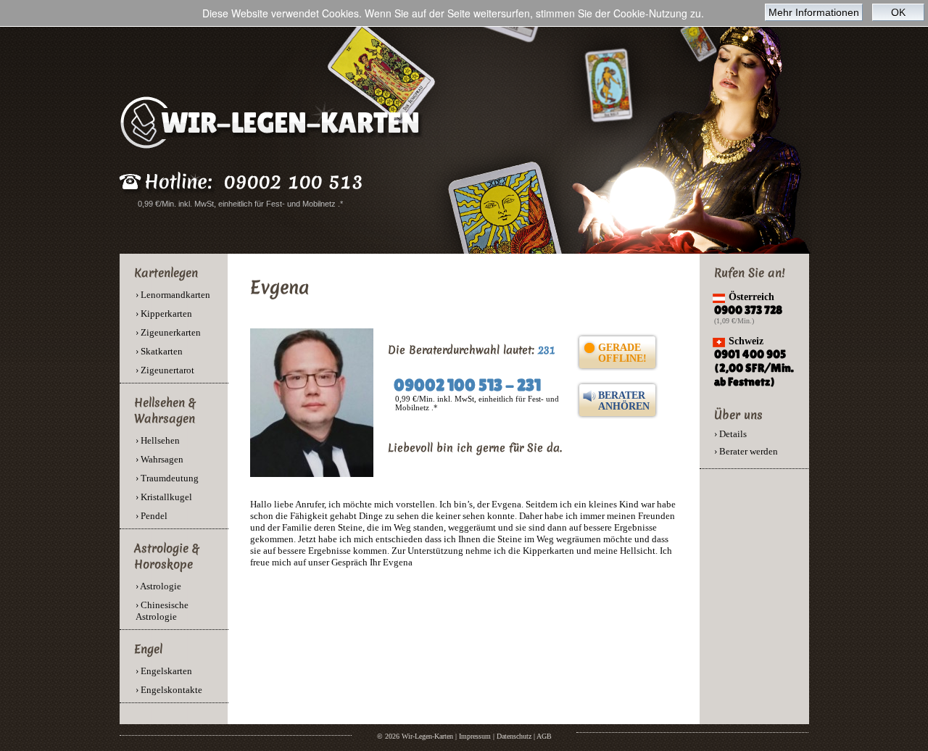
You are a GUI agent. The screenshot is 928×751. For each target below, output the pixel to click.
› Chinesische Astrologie (162, 610)
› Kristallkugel (164, 496)
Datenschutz (514, 736)
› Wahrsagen (159, 459)
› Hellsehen (158, 440)
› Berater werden (746, 451)
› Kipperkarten (164, 313)
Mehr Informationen (813, 12)
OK (898, 12)
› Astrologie (158, 586)
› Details (730, 433)
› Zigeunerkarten (168, 332)
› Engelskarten (164, 670)
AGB (544, 736)
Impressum (475, 736)
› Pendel (151, 515)
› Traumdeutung (167, 478)
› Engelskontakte (169, 689)
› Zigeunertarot (165, 370)
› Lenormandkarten (173, 294)
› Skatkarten (159, 351)
